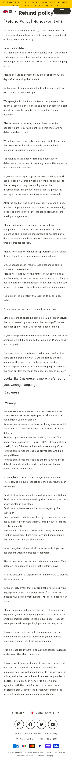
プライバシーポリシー (25, 739)
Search (18, 734)
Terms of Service (33, 734)
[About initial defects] (15, 48)
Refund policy (51, 734)
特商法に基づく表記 (48, 739)
